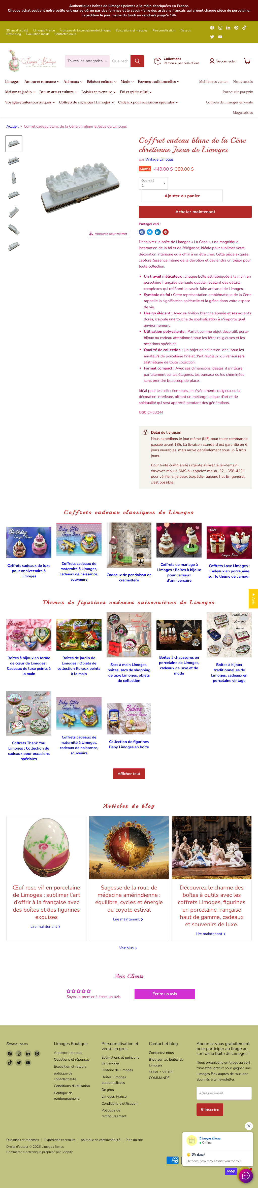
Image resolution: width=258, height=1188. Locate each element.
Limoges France (44, 30)
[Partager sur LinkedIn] (158, 232)
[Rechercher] (137, 61)
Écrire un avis (164, 994)
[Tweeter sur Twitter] (150, 232)
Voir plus (127, 947)
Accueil (12, 126)
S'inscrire (210, 1109)
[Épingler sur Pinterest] (166, 232)
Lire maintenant (44, 926)
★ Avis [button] (253, 599)
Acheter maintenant (195, 212)
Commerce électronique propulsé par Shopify (39, 1152)
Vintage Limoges (159, 159)
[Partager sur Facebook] (142, 232)
